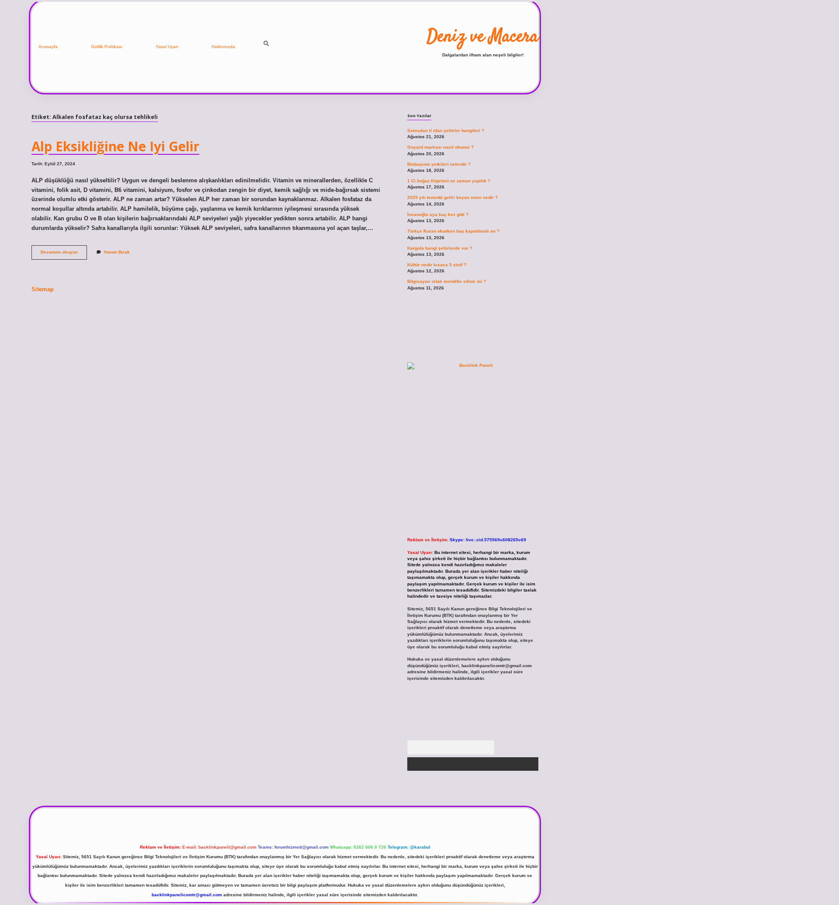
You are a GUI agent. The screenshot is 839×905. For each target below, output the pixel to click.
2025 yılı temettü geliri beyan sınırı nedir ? (452, 197)
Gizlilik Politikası (106, 46)
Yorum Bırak (117, 252)
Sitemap (42, 289)
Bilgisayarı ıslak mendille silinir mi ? (446, 281)
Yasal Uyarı (167, 46)
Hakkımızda (223, 46)
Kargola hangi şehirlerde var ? (439, 248)
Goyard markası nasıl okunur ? (440, 147)
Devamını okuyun (64, 254)
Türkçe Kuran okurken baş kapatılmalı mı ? (453, 231)
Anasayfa (48, 46)
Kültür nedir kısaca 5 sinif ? (436, 264)
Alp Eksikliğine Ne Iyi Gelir (115, 146)
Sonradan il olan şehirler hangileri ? (445, 130)
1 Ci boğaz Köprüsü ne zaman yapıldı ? (448, 180)
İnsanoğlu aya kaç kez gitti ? (437, 214)
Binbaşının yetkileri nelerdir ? (439, 164)
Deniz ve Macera (482, 37)
